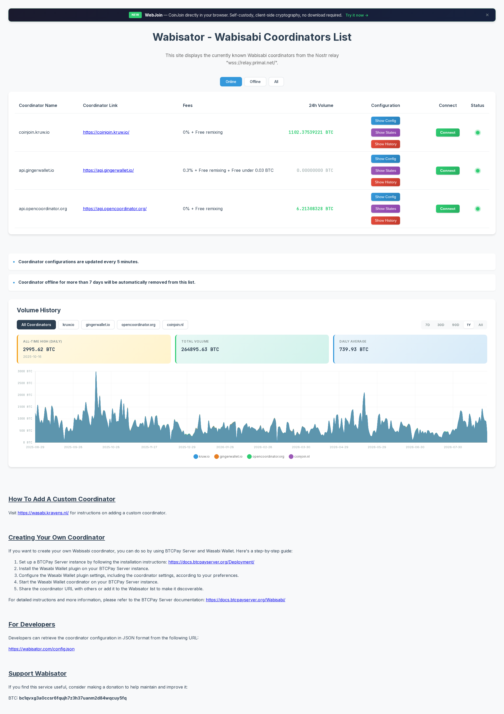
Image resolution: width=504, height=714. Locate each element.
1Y (469, 325)
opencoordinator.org (138, 325)
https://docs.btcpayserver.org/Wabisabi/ (245, 599)
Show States (385, 132)
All (276, 82)
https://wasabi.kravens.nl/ (43, 512)
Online (231, 82)
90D (455, 325)
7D (427, 325)
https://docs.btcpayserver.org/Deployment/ (211, 562)
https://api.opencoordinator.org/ (115, 208)
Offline (255, 82)
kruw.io (68, 325)
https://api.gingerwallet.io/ (108, 170)
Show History (386, 144)
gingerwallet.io (98, 325)
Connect (447, 132)
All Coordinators (36, 325)
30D (440, 325)
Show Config (385, 121)
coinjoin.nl (175, 325)
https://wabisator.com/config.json (41, 648)
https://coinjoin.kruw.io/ (106, 132)
